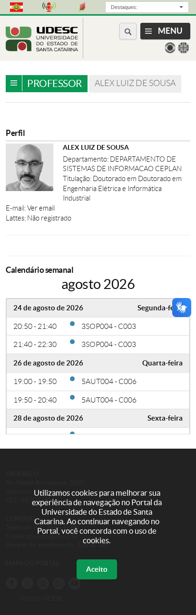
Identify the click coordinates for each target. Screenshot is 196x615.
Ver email (41, 208)
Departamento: (86, 159)
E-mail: (16, 208)
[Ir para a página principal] (42, 49)
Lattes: (16, 218)
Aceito (97, 569)
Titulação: (78, 179)
